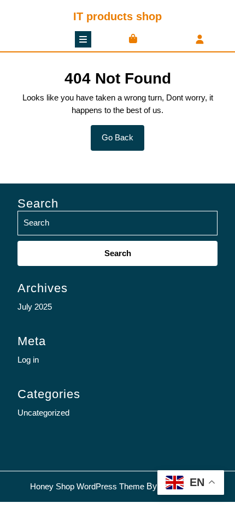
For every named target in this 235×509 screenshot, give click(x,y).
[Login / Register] (199, 40)
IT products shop (117, 16)
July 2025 (34, 306)
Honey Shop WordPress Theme (87, 486)
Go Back (123, 141)
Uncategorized (43, 412)
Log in (28, 359)
